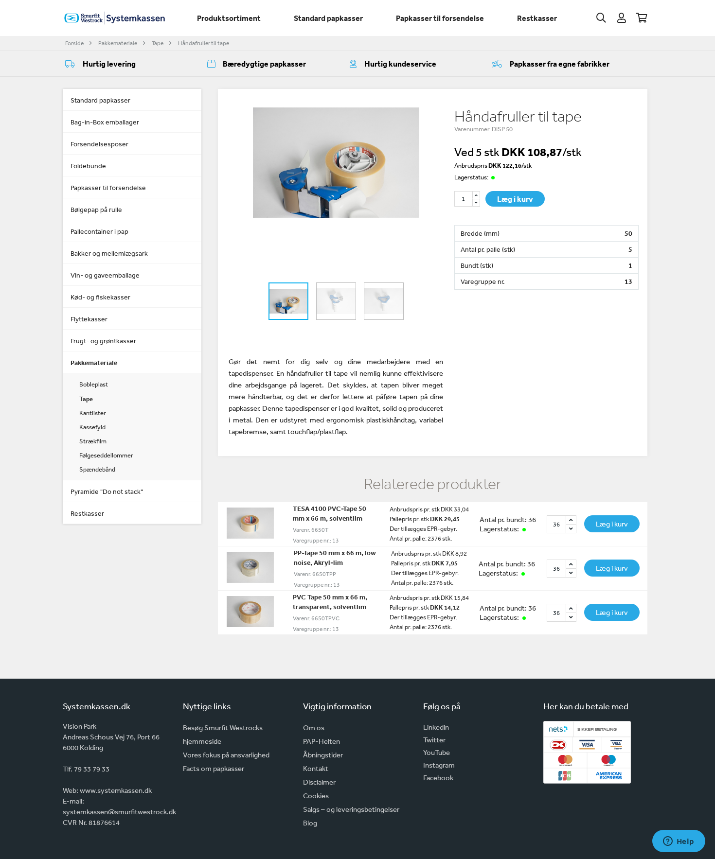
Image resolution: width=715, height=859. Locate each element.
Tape (157, 43)
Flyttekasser (89, 319)
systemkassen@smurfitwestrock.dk (119, 811)
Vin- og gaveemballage (105, 275)
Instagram (439, 765)
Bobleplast (93, 384)
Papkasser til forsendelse (440, 18)
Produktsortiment (229, 18)
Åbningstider (323, 754)
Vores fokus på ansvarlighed (226, 754)
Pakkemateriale (117, 43)
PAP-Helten (321, 741)
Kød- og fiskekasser (100, 297)
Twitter (434, 739)
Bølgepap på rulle (96, 209)
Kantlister (92, 413)
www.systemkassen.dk (116, 790)
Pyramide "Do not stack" (107, 491)
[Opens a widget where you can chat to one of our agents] (678, 842)
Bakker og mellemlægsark (109, 253)
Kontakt (315, 768)
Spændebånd (97, 469)
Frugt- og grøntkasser (103, 340)
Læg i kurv (515, 199)
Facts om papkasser (213, 768)
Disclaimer (319, 782)
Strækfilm (93, 441)
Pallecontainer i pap (99, 231)
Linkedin (436, 727)
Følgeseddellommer (106, 455)
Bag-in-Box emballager (105, 122)
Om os (313, 727)
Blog (310, 822)
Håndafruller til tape (203, 43)
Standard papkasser (328, 18)
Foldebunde (88, 165)
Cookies (316, 795)
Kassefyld (92, 427)
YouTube (436, 752)
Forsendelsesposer (99, 144)
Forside (74, 43)
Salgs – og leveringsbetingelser (351, 809)
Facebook (438, 777)
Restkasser (537, 18)
